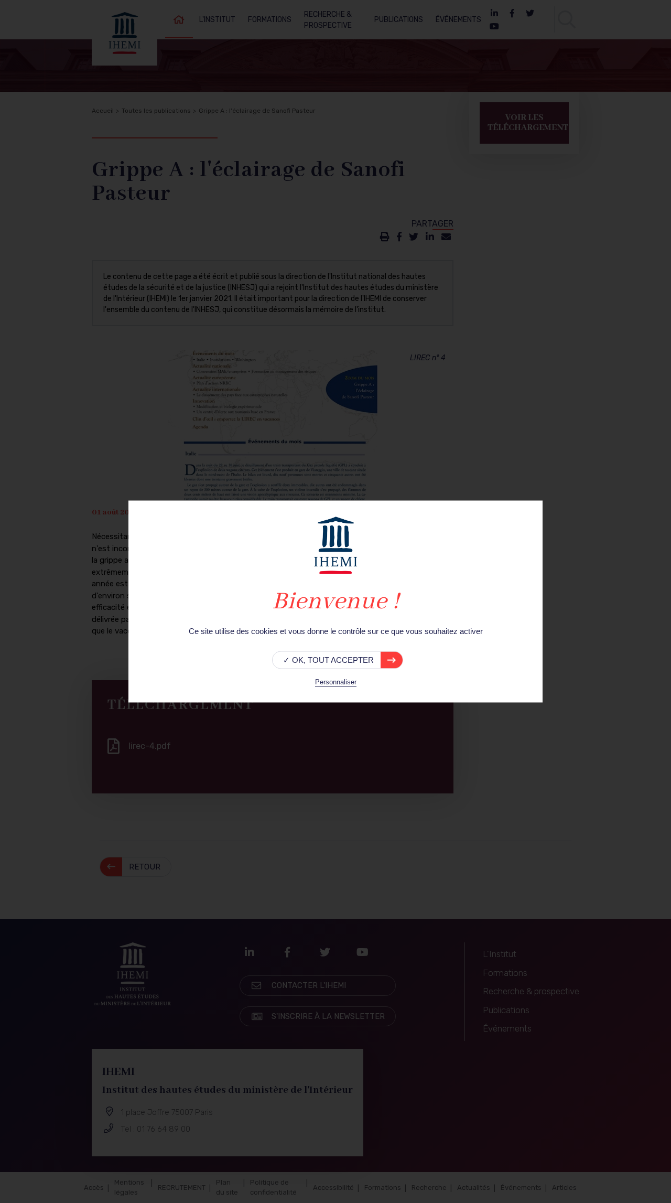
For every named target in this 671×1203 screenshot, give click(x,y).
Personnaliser (335, 682)
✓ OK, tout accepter (328, 660)
